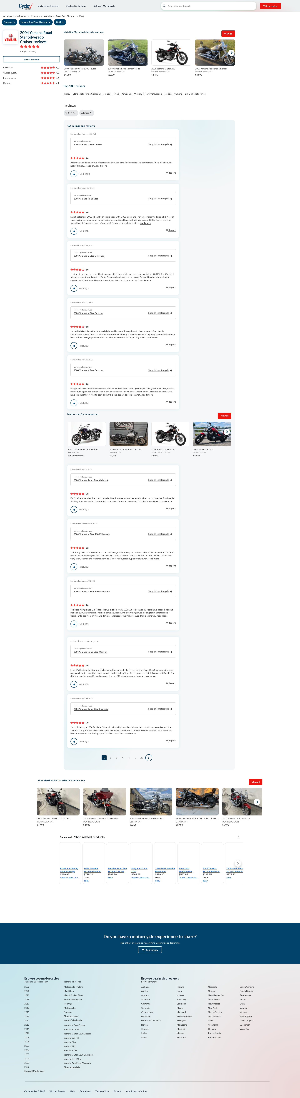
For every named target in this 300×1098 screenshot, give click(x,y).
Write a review (270, 6)
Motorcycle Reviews (48, 6)
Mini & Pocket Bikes (73, 995)
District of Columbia (151, 1020)
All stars (85, 112)
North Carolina (215, 1012)
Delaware (145, 1016)
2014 (26, 1016)
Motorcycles (70, 1008)
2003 (26, 1062)
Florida (144, 1024)
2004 (58, 22)
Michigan (181, 1020)
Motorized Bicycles (73, 999)
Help (72, 1091)
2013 (26, 1020)
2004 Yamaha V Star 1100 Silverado (92, 534)
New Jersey (214, 999)
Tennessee (245, 995)
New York (213, 1008)
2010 (26, 1033)
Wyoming (244, 1029)
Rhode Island (214, 1037)
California (145, 1003)
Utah (242, 1003)
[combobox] (71, 113)
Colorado (145, 1008)
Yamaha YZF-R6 (71, 1029)
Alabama (145, 986)
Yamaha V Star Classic (74, 1025)
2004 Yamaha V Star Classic (88, 144)
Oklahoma (213, 1024)
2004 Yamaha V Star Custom (88, 313)
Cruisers (8, 22)
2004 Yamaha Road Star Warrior (90, 651)
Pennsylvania (214, 1033)
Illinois (144, 1037)
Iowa (179, 991)
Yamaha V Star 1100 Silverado (78, 1054)
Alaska (144, 991)
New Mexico (214, 1003)
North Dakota (214, 1016)
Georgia (145, 1029)
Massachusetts (184, 1016)
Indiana (180, 986)
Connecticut (147, 1012)
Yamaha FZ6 (70, 1042)
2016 (26, 1008)
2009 (26, 1037)
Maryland (181, 1012)
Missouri (181, 1033)
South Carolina (247, 986)
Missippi (181, 1029)
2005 (26, 1054)
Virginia (243, 1012)
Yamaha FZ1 (70, 1046)
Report (172, 172)
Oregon (212, 1029)
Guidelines (85, 1091)
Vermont (244, 1008)
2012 (26, 1024)
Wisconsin (245, 1024)
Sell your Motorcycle (104, 6)
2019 (26, 995)
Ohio (210, 1020)
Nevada (211, 991)
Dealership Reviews (76, 6)
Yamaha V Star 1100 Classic (77, 1033)
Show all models (72, 1067)
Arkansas (145, 999)
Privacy (117, 1091)
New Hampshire (216, 995)
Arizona (145, 995)
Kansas (180, 995)
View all (228, 33)
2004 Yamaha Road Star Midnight (91, 480)
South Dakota (246, 991)
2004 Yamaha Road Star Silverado (91, 709)
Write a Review (150, 949)
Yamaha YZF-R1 (71, 1037)
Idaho (144, 1033)
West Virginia (246, 1020)
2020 (26, 991)
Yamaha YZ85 (70, 1050)
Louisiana (181, 1003)
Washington (246, 1016)
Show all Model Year (34, 1071)
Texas (243, 999)
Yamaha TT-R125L (73, 1059)
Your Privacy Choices (136, 1091)
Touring (68, 1003)
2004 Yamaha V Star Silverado (89, 255)
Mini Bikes (69, 991)
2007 (26, 1045)
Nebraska (212, 986)
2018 (26, 999)
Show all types (71, 1016)
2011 (26, 1029)
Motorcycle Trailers (73, 986)
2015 (26, 1012)
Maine (180, 1008)
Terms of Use (102, 1091)
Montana (181, 1037)
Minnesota (182, 1024)
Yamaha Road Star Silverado (34, 22)
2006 (26, 1050)
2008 (26, 1041)
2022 (26, 986)
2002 (26, 1067)
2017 (26, 1003)
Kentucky (181, 999)
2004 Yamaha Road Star (86, 198)
